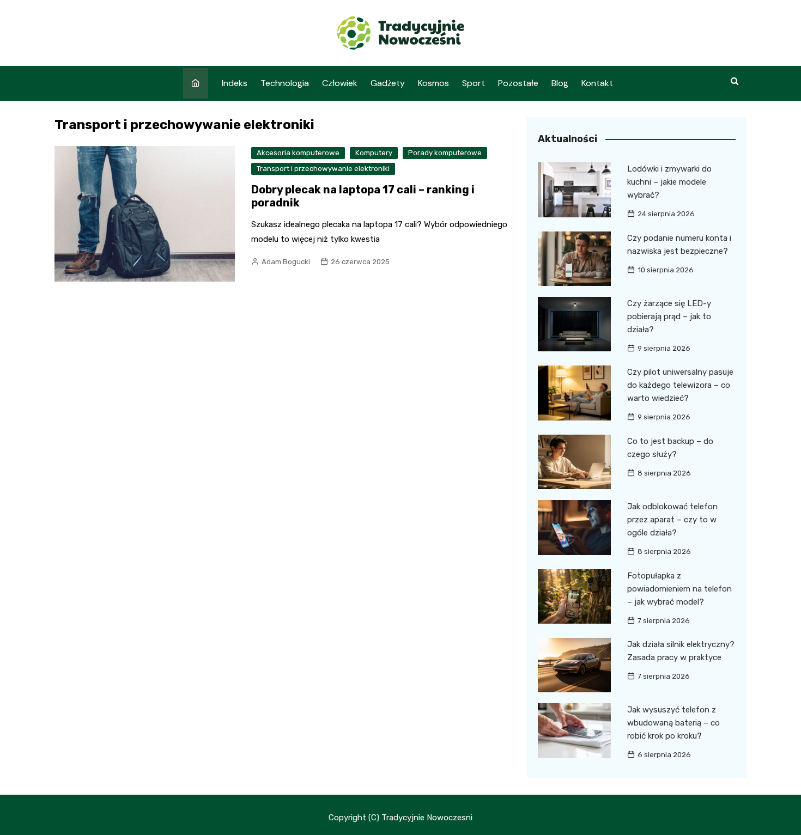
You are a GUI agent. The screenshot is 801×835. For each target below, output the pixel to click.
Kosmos (433, 83)
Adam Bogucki (286, 262)
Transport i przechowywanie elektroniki (323, 168)
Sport (473, 83)
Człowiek (339, 83)
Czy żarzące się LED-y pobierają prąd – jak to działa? (669, 316)
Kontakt (597, 83)
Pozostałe (518, 83)
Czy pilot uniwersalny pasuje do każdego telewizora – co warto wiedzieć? (680, 385)
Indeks (234, 83)
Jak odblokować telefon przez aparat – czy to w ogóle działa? (672, 520)
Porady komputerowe (445, 153)
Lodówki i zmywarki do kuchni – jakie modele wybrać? (669, 182)
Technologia (284, 83)
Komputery (373, 153)
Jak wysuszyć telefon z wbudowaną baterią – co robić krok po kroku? (673, 723)
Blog (559, 83)
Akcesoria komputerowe (298, 153)
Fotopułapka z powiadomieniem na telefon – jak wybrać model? (679, 589)
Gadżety (388, 83)
